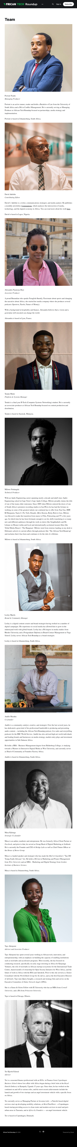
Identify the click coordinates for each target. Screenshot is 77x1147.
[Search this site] (52, 4)
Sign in (58, 4)
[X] (40, 1131)
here (68, 209)
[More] (42, 4)
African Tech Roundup (9, 1132)
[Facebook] (43, 1131)
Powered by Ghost (68, 1132)
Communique (27, 206)
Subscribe (68, 4)
